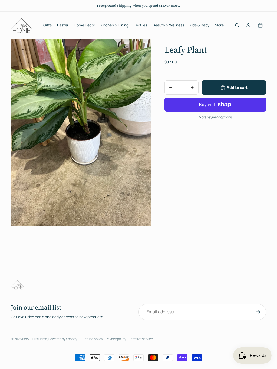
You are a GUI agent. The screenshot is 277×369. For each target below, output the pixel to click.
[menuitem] (219, 25)
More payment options (215, 117)
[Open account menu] (248, 25)
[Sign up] (258, 312)
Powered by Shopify (62, 339)
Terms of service (141, 339)
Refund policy (93, 339)
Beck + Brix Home (34, 339)
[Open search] (237, 25)
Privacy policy (116, 339)
